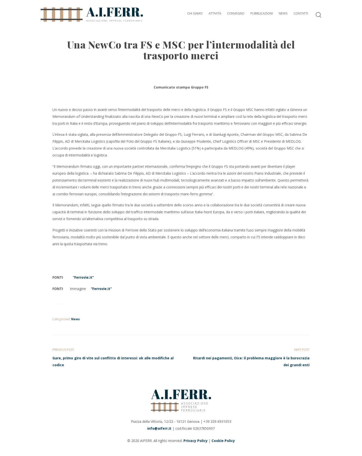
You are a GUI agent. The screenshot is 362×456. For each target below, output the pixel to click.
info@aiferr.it (159, 428)
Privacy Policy (195, 440)
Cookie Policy (223, 440)
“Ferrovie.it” (82, 277)
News (75, 319)
